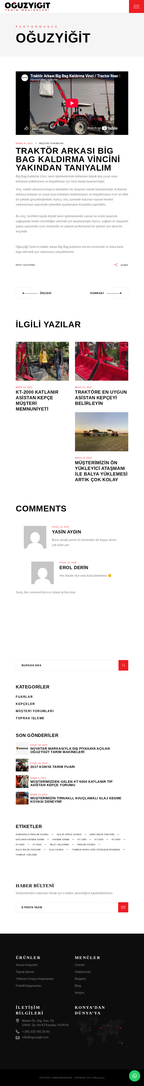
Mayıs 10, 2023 (83, 458)
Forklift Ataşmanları (28, 985)
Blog (78, 985)
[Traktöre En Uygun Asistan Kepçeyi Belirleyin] (101, 361)
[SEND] (123, 907)
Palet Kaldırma (25, 265)
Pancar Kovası (86, 844)
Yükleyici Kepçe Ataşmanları (35, 978)
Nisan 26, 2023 (24, 143)
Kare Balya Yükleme (102, 834)
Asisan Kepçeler (27, 965)
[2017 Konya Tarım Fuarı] (22, 765)
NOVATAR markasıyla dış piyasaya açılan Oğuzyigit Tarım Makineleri (70, 750)
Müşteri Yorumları (51, 143)
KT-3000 (116, 839)
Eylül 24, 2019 (38, 745)
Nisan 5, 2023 (38, 778)
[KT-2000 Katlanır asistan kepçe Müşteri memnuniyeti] (42, 361)
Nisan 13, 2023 (38, 794)
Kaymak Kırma (60, 839)
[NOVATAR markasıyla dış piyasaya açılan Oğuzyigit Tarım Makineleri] (22, 748)
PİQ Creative (99, 1078)
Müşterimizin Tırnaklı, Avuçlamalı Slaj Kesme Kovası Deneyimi (76, 799)
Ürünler (80, 965)
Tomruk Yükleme (26, 855)
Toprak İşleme (30, 718)
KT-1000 (82, 839)
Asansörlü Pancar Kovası (32, 834)
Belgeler (80, 978)
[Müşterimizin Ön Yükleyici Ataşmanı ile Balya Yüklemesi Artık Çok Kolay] (101, 431)
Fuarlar (24, 696)
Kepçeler (25, 704)
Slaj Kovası (56, 850)
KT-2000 (99, 839)
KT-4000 (20, 844)
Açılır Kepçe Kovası (69, 834)
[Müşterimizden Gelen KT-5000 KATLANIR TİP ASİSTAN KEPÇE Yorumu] (22, 781)
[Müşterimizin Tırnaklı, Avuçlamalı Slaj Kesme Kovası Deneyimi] (22, 798)
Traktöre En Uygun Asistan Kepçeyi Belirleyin (101, 397)
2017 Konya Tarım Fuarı (52, 767)
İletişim (79, 992)
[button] (134, 1075)
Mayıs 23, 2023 (24, 387)
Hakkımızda (83, 971)
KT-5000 (37, 844)
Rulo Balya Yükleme (28, 850)
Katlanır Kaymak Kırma (30, 839)
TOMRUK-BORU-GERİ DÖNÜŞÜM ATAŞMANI (96, 850)
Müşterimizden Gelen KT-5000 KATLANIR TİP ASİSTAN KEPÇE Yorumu (71, 783)
